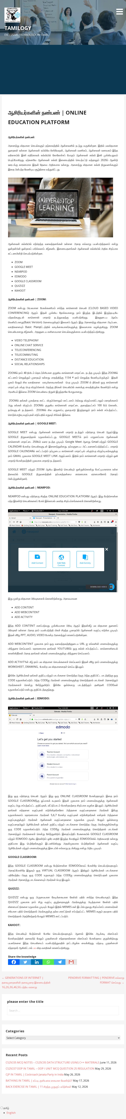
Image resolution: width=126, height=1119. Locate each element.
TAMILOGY (17, 27)
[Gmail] (71, 962)
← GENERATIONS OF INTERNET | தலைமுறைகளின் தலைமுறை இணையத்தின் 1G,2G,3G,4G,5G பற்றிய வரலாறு (26, 982)
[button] (121, 8)
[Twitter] (25, 962)
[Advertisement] (63, 69)
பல (35, 948)
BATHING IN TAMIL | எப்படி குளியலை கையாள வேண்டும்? (39, 1080)
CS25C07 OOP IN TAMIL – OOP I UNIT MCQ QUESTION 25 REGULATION (50, 1068)
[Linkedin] (36, 962)
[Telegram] (59, 962)
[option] (66, 1112)
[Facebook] (14, 962)
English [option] (11, 1113)
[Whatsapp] (48, 962)
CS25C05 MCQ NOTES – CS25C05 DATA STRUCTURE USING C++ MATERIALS (52, 1062)
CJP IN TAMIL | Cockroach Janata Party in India (34, 1074)
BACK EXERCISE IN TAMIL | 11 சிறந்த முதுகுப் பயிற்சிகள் (38, 1087)
